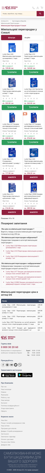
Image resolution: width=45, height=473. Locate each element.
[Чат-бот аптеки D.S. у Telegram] (16, 365)
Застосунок (5, 434)
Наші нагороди (6, 389)
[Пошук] (40, 13)
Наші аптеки (5, 426)
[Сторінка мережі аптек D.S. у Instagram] (7, 365)
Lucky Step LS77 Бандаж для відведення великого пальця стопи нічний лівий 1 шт (23, 272)
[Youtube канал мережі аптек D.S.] (11, 365)
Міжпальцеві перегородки (10, 23)
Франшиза (4, 395)
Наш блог (4, 420)
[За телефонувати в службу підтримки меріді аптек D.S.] (33, 9)
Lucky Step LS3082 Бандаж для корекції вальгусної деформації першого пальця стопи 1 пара (24, 283)
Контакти (4, 403)
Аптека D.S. (5, 21)
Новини (3, 392)
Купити (13, 72)
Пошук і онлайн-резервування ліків (13, 423)
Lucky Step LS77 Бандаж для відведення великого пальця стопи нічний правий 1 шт (23, 278)
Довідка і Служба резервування (11, 431)
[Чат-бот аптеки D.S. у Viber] (20, 365)
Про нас (4, 386)
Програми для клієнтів (8, 428)
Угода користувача (7, 408)
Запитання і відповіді (8, 436)
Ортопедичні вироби (19, 21)
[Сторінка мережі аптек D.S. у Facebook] (3, 365)
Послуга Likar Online (8, 442)
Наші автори (5, 400)
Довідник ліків (5, 445)
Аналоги (12, 177)
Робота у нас (5, 397)
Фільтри (11, 38)
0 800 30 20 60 (9, 347)
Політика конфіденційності (10, 405)
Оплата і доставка (7, 439)
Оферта (4, 411)
